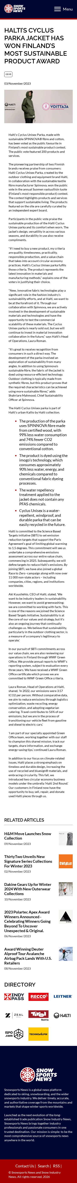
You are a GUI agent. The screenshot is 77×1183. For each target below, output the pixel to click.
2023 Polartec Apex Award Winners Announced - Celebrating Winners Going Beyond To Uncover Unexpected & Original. (27, 921)
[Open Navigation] (57, 9)
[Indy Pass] (14, 997)
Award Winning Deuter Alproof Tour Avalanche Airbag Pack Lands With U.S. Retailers (28, 956)
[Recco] (38, 997)
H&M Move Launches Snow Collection (27, 836)
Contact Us (25, 1166)
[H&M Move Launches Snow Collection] (66, 840)
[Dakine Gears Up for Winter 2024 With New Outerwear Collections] (66, 894)
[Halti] (63, 1016)
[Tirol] (38, 1016)
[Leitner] (63, 997)
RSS (57, 1166)
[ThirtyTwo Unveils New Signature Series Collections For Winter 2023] (66, 866)
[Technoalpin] (38, 1034)
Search (44, 1166)
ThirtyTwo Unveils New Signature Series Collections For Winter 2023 (28, 861)
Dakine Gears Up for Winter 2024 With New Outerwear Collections (27, 889)
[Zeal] (14, 1016)
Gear (8, 74)
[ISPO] (14, 1034)
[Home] (38, 1075)
